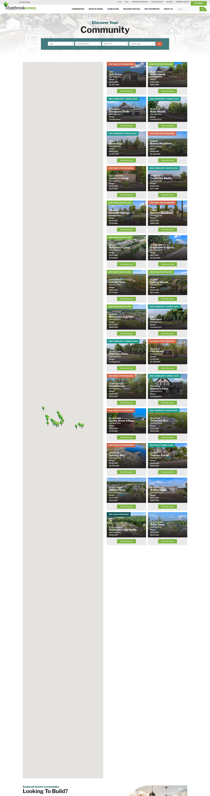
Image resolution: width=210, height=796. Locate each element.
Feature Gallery (157, 2)
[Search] (203, 9)
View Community (126, 91)
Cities (119, 2)
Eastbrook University (140, 2)
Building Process (131, 9)
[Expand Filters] (159, 44)
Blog (127, 2)
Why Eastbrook (152, 9)
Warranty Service (182, 2)
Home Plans (113, 9)
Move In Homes (96, 9)
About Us (168, 9)
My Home (169, 2)
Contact (199, 3)
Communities (78, 9)
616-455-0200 (24, 2)
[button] (63, 420)
